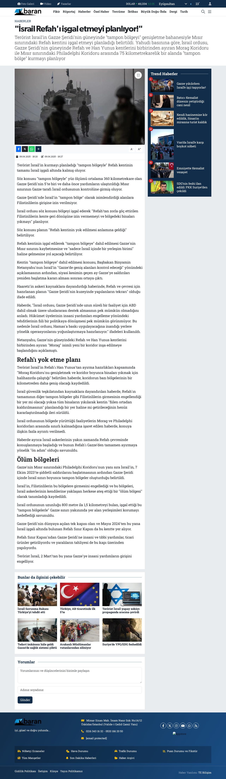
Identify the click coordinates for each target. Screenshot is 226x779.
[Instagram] (176, 725)
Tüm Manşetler (31, 758)
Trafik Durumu (128, 751)
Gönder (25, 700)
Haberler (84, 12)
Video (47, 3)
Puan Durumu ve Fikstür (182, 751)
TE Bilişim (204, 772)
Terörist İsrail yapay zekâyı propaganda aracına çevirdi (121, 610)
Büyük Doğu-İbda (153, 12)
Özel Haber (101, 12)
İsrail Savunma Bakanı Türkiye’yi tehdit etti (33, 610)
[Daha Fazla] (38, 149)
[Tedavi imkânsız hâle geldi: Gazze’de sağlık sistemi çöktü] (37, 630)
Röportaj (69, 12)
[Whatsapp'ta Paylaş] (32, 149)
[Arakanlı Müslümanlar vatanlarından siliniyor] (79, 630)
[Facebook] (163, 725)
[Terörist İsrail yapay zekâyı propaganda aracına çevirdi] (122, 594)
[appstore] (179, 733)
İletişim (43, 771)
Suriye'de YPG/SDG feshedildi (122, 644)
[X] (170, 725)
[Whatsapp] (189, 725)
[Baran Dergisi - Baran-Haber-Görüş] (28, 11)
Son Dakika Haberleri (83, 758)
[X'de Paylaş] (25, 149)
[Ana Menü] (209, 11)
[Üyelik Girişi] (208, 4)
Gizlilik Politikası (25, 771)
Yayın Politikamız (71, 771)
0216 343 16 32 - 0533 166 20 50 (104, 731)
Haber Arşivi (127, 758)
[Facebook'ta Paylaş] (18, 149)
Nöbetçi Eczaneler (33, 751)
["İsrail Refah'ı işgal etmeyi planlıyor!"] (80, 107)
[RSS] (196, 725)
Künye (54, 771)
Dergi (173, 12)
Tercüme (118, 12)
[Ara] (203, 11)
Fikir (56, 12)
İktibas (133, 12)
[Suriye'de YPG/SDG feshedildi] (122, 630)
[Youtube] (183, 725)
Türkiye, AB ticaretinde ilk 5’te (77, 610)
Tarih (184, 12)
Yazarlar (66, 3)
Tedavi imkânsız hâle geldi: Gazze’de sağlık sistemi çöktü (37, 645)
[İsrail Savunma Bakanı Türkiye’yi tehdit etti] (37, 594)
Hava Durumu (79, 751)
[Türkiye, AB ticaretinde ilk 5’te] (79, 594)
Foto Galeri (27, 3)
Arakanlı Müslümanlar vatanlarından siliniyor (75, 645)
